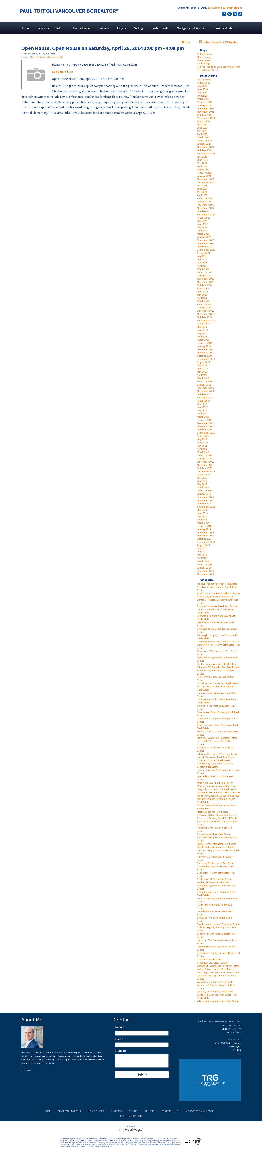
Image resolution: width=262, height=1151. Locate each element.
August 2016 (203, 436)
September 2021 (206, 249)
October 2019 (204, 317)
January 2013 (204, 567)
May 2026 (202, 92)
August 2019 (203, 323)
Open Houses (204, 60)
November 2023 (205, 179)
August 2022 (203, 217)
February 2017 (204, 420)
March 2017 (203, 416)
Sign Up (238, 7)
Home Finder (81, 28)
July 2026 (202, 86)
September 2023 (206, 182)
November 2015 (205, 465)
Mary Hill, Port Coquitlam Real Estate (217, 789)
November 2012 (205, 574)
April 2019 (202, 336)
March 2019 (203, 339)
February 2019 (204, 342)
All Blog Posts (204, 53)
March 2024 (203, 169)
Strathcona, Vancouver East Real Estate (218, 924)
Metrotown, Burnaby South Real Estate (218, 795)
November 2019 (205, 314)
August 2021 (203, 253)
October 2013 (204, 538)
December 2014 (205, 497)
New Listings (204, 57)
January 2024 (204, 176)
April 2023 (202, 195)
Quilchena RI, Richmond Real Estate (216, 847)
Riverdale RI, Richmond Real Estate (216, 863)
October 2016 (204, 429)
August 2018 (203, 362)
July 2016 (202, 439)
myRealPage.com (131, 1129)
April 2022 (202, 230)
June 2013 (202, 551)
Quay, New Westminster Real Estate (216, 843)
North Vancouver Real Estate (212, 811)
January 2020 (204, 307)
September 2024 (206, 153)
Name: (119, 1027)
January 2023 (204, 201)
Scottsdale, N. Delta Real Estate (214, 879)
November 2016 (205, 426)
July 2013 (202, 548)
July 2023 (202, 185)
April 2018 (202, 375)
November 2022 (205, 208)
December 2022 (205, 204)
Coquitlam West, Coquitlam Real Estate (218, 641)
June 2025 (202, 127)
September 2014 (206, 506)
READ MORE (26, 1070)
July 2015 (202, 477)
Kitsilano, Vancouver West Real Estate (217, 753)
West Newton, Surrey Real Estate (215, 981)
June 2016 (202, 442)
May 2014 (202, 516)
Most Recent (204, 79)
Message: (120, 1050)
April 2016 (202, 448)
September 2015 (206, 471)
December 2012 (205, 570)
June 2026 (202, 89)
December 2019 (205, 310)
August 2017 (203, 400)
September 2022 (206, 214)
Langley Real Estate (208, 766)
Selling (138, 28)
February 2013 (204, 564)
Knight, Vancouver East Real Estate (216, 757)
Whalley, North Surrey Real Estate (215, 991)
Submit (142, 1074)
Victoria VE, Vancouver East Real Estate (218, 965)
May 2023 (202, 192)
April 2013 (202, 558)
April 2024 (202, 166)
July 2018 (202, 365)
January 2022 (204, 237)
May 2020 (202, 294)
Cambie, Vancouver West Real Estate (217, 606)
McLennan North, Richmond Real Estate (218, 792)
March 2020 (203, 301)
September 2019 (206, 320)
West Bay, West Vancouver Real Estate (218, 972)
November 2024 (205, 147)
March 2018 (203, 378)
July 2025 (202, 124)
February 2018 (204, 381)
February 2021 (204, 272)
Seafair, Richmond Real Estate (213, 882)
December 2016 (205, 423)
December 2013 (205, 532)
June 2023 (202, 188)
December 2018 (205, 349)
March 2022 (203, 233)
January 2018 (204, 384)
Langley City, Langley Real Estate (215, 763)
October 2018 (204, 355)
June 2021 (202, 259)
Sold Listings (204, 63)
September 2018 (206, 359)
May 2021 (202, 262)
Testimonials (159, 28)
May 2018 (202, 371)
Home (25, 28)
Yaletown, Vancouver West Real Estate (218, 1001)
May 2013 (202, 554)
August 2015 (203, 474)
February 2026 (204, 102)
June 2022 (202, 224)
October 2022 (204, 211)
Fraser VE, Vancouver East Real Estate (217, 683)
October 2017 (204, 394)
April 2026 (202, 95)
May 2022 (202, 227)
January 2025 (204, 143)
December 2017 (205, 387)
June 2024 (202, 159)
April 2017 (202, 413)
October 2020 (204, 285)
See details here (62, 72)
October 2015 (204, 468)
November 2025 (205, 111)
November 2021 (205, 243)
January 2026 (204, 105)
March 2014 (203, 522)
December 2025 (205, 108)
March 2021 (203, 269)
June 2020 (202, 291)
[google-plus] (229, 13)
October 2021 (204, 246)
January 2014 (204, 529)
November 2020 (205, 281)
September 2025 (206, 118)
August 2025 (203, 121)
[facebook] (223, 13)
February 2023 (204, 198)
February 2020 (204, 304)
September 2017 (206, 397)
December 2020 (205, 278)
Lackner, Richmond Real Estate (213, 760)
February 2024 (204, 172)
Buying (121, 28)
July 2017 (202, 403)
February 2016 (204, 455)
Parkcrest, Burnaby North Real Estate (217, 818)
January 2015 (204, 493)
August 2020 (203, 288)
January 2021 (204, 275)
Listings (103, 28)
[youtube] (239, 13)
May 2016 (202, 445)
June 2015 (202, 481)
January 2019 (204, 346)
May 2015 (202, 484)
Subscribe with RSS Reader (220, 42)
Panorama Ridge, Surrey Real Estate (216, 815)
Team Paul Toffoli (69, 1111)
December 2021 (205, 240)
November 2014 (205, 500)
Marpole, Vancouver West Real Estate (217, 786)
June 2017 (202, 407)
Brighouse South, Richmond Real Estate (218, 593)
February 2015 (204, 490)
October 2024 (204, 150)
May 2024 (202, 163)
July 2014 (202, 509)
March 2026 (203, 98)
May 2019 (202, 333)
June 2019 (202, 330)
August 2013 (203, 545)
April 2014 (202, 519)
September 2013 (206, 542)
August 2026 (203, 82)
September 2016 (206, 432)
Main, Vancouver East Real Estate (215, 782)
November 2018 (205, 352)
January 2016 (204, 458)
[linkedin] (234, 13)
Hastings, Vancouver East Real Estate (217, 737)
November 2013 (205, 535)
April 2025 (202, 134)
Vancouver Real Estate (209, 959)
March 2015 (203, 487)
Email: (118, 1039)
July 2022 (202, 220)
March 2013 (203, 561)
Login (230, 7)
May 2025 (202, 131)
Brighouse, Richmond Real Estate (215, 596)
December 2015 (205, 461)
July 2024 (202, 156)
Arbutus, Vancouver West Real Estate (217, 583)
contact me (48, 1063)
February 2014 (204, 526)
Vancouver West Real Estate (212, 962)
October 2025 (204, 114)
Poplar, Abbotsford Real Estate (214, 834)
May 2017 (202, 410)
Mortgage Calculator (190, 28)
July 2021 (202, 256)
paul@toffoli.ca (216, 7)
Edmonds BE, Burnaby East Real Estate (218, 667)
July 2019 (202, 326)
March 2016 (203, 452)
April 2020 (202, 298)
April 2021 (202, 265)
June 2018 (202, 368)
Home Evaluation (223, 28)
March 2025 (203, 137)
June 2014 (202, 513)
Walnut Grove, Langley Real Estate (215, 969)
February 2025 (204, 140)
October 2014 (204, 503)
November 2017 (205, 391)
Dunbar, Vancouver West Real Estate (217, 664)
